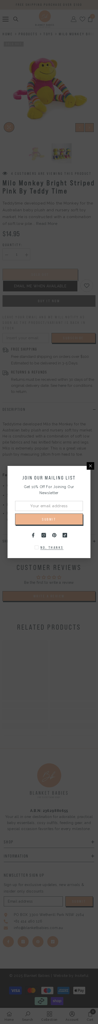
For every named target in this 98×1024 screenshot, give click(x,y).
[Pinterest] (54, 535)
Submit (49, 519)
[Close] (90, 466)
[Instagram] (43, 535)
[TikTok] (65, 535)
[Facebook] (33, 535)
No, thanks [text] (52, 547)
